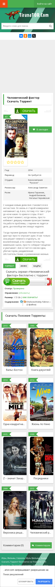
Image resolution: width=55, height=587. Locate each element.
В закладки (42, 129)
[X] (34, 36)
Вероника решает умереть (14, 532)
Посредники (40, 478)
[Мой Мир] (29, 36)
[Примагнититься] (48, 284)
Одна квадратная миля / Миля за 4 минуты (14, 424)
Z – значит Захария (14, 478)
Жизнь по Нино (41, 424)
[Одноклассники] (25, 36)
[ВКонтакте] (21, 36)
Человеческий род (41, 532)
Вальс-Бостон (14, 370)
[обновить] (24, 293)
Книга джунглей (40, 370)
